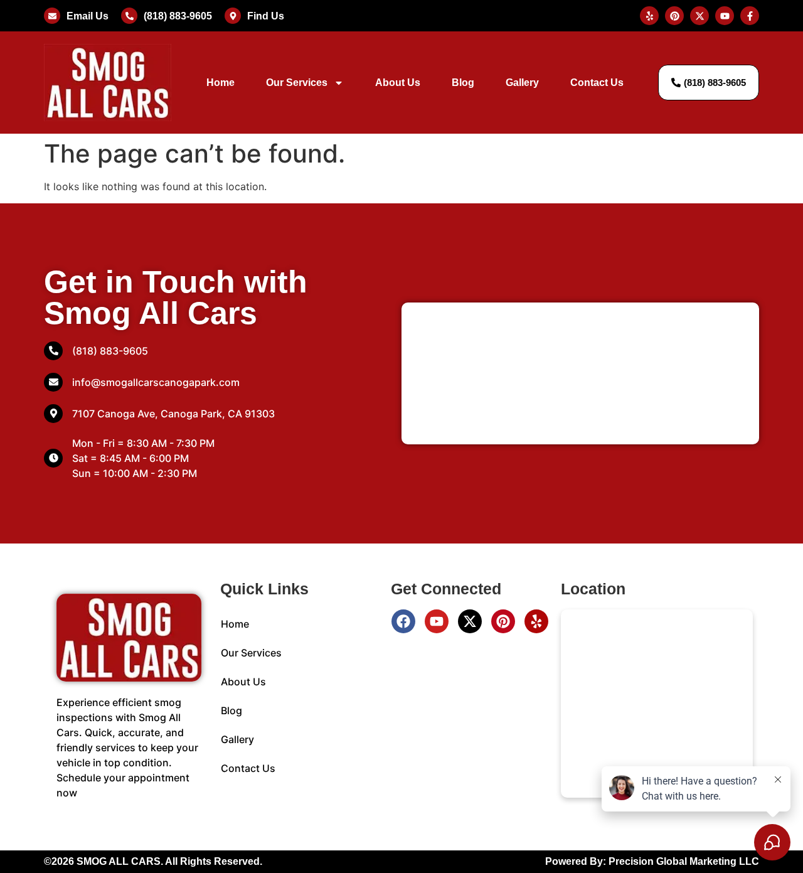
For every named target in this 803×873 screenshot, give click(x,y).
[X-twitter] (470, 621)
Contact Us (597, 82)
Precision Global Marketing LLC (684, 861)
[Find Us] (233, 16)
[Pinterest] (503, 621)
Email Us (87, 16)
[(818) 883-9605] (129, 16)
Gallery (522, 82)
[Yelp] (536, 621)
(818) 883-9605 (178, 16)
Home (220, 82)
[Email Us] (52, 16)
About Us (397, 82)
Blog (463, 82)
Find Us (265, 16)
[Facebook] (403, 621)
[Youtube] (437, 621)
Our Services (296, 82)
